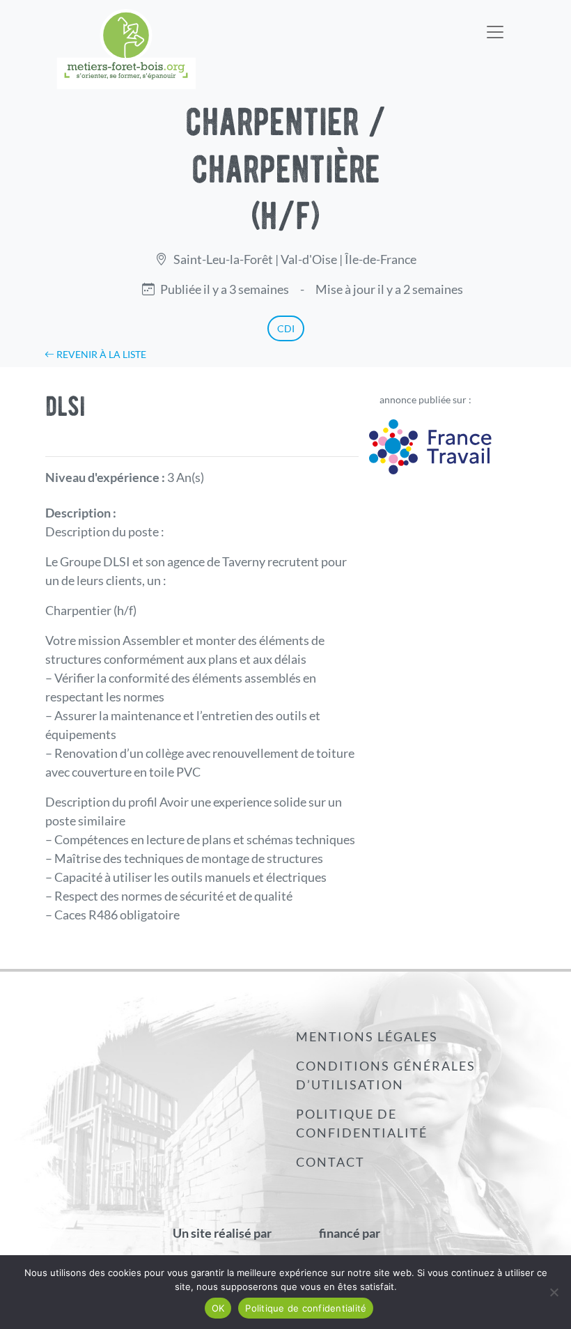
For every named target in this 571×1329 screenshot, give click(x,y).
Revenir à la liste (100, 354)
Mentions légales (367, 1036)
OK (218, 1308)
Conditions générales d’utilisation (386, 1075)
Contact (330, 1161)
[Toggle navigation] (495, 23)
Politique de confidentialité (362, 1123)
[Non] (554, 1292)
